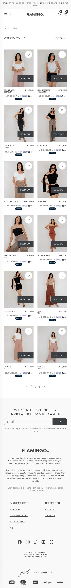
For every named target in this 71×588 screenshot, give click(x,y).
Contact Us (50, 516)
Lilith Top (41, 201)
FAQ (11, 528)
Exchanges (15, 509)
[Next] (44, 386)
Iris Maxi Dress (43, 255)
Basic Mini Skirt (10, 311)
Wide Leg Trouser (41, 312)
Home (6, 28)
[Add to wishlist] (28, 54)
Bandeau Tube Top (10, 256)
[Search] (11, 14)
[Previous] (27, 386)
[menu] (5, 14)
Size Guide (49, 509)
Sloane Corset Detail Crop (43, 91)
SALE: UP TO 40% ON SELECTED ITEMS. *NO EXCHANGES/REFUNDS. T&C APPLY (35, 4)
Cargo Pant (42, 146)
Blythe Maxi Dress (9, 146)
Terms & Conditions (19, 516)
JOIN (59, 421)
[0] (59, 14)
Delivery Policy (17, 522)
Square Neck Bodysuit (9, 91)
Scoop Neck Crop (11, 201)
